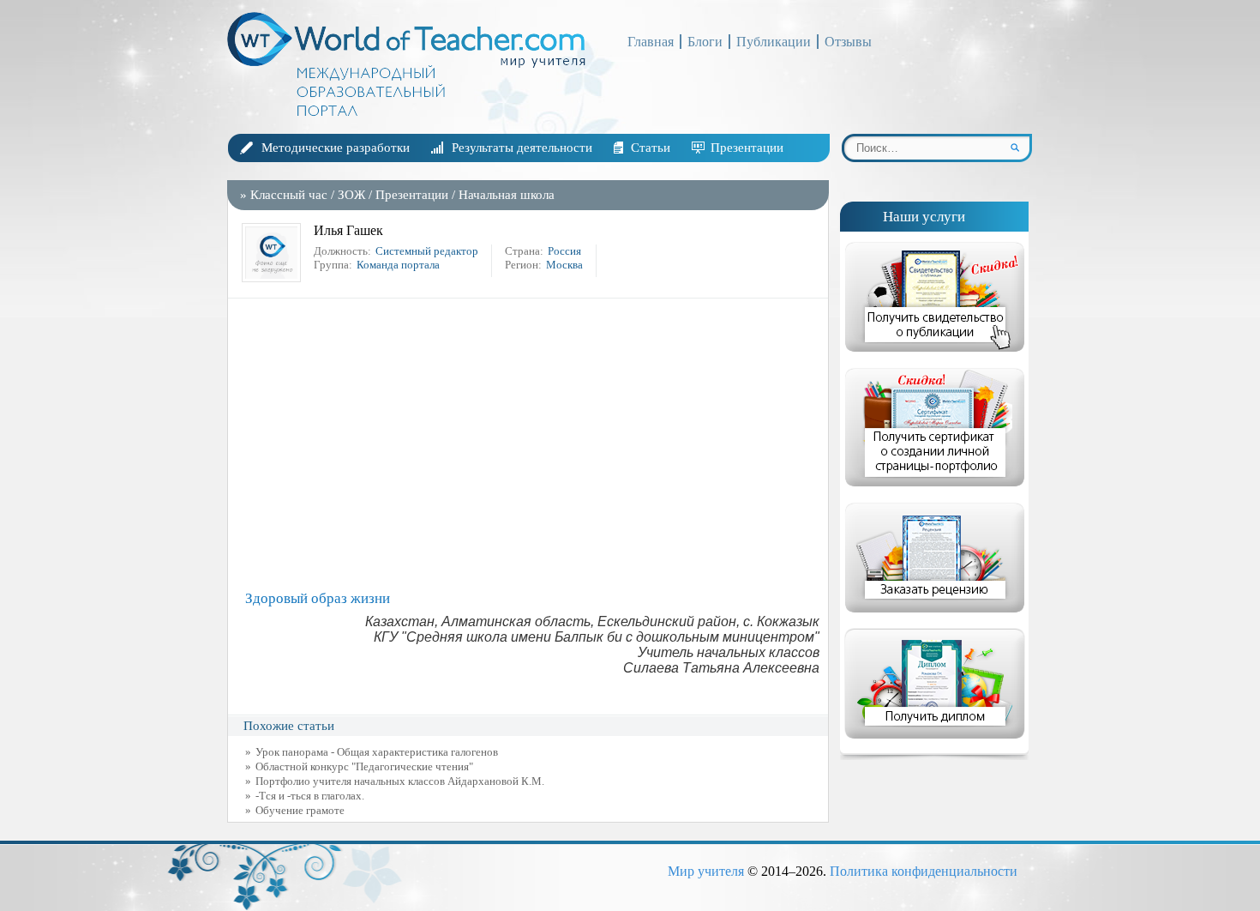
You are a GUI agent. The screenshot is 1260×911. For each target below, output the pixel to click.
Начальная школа (507, 195)
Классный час (288, 195)
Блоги (705, 41)
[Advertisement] (532, 444)
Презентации (747, 147)
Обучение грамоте (300, 810)
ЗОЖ (351, 195)
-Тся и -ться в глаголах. (309, 795)
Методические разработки (335, 147)
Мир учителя (706, 871)
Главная (650, 41)
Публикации (773, 41)
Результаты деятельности (522, 147)
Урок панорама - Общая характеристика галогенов (376, 751)
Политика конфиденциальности (923, 871)
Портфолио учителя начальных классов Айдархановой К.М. (399, 781)
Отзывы (848, 41)
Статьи (650, 147)
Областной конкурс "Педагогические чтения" (364, 766)
